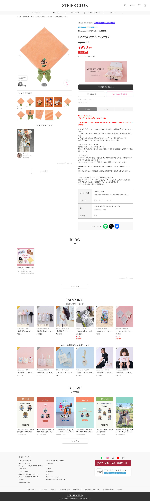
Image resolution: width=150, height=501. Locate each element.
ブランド (113, 13)
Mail (123, 458)
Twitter (113, 458)
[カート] (144, 5)
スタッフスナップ (94, 13)
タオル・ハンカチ (105, 200)
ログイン (132, 5)
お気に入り (139, 5)
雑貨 (95, 200)
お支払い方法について (86, 99)
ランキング (75, 13)
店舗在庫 (93, 94)
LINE (102, 458)
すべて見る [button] (44, 171)
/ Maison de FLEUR (92, 31)
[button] (69, 55)
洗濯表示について (100, 209)
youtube (118, 458)
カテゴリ (56, 13)
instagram (107, 458)
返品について (83, 102)
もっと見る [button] (75, 286)
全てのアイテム (37, 13)
